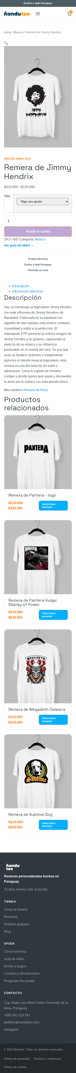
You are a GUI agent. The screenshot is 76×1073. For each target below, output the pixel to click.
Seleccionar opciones (49, 505)
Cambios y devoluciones (22, 973)
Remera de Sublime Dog (30, 814)
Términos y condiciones (47, 1058)
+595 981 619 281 (17, 1015)
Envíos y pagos (15, 966)
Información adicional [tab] (27, 291)
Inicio (7, 32)
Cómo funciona (15, 951)
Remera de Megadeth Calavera (36, 709)
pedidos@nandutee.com (21, 1022)
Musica (18, 32)
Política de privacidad (16, 1058)
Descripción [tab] (20, 286)
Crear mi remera (15, 909)
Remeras (10, 917)
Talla (7, 196)
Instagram (11, 1029)
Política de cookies (15, 1067)
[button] (6, 43)
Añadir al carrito (38, 231)
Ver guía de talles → (19, 245)
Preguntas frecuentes (19, 981)
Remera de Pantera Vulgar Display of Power (32, 602)
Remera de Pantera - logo (32, 495)
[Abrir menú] (37, 14)
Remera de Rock (36, 390)
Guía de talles (14, 959)
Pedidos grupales (16, 924)
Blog (7, 931)
